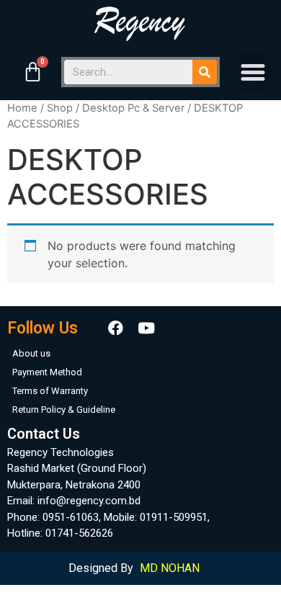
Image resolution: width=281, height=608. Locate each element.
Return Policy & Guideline (63, 409)
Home (22, 108)
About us (31, 353)
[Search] (204, 72)
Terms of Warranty (50, 390)
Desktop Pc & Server (133, 108)
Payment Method (47, 372)
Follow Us (42, 328)
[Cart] (33, 72)
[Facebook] (116, 328)
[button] (252, 72)
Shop (60, 108)
